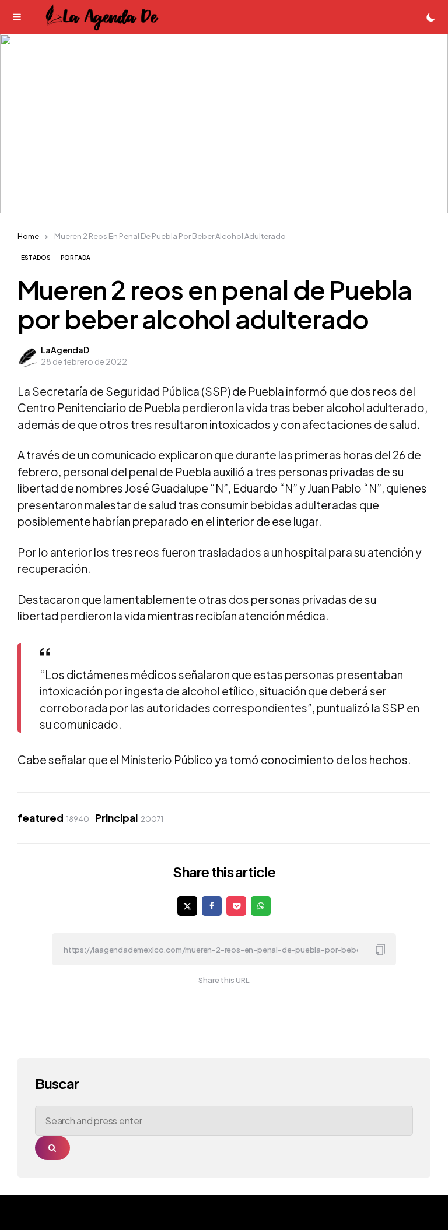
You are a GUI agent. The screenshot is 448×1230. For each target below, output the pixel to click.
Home (28, 236)
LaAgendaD (65, 350)
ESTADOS (36, 257)
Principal (129, 817)
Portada (75, 257)
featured (53, 817)
